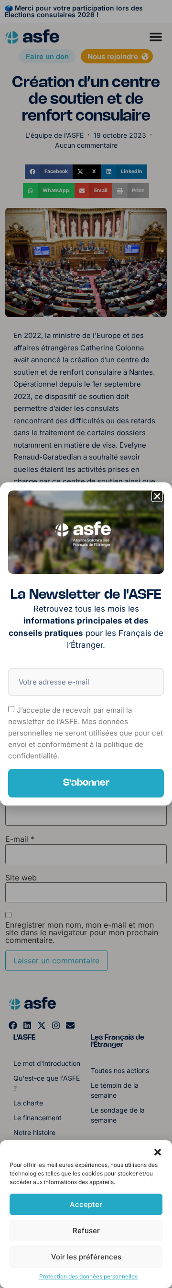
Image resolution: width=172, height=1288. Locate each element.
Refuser (86, 1230)
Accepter (86, 1204)
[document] (86, 644)
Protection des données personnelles (88, 1276)
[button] (157, 1152)
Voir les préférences (86, 1256)
